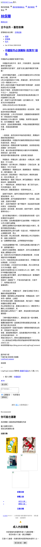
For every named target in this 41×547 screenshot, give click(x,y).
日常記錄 (18, 32)
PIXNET (10, 515)
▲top (3, 380)
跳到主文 (4, 22)
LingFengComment (7, 359)
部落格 (7, 39)
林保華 (6, 16)
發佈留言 (4, 397)
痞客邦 (22, 371)
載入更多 (4, 384)
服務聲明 (23, 518)
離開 (25, 543)
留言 (27, 371)
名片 (6, 41)
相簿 (6, 36)
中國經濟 (17, 377)
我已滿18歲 (18, 543)
